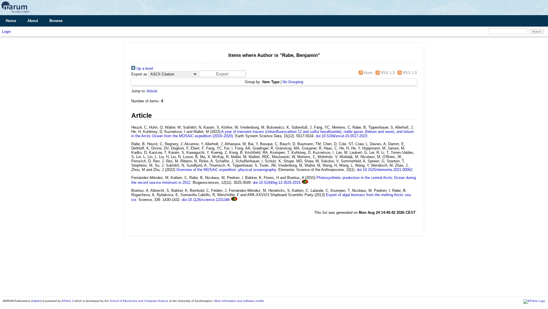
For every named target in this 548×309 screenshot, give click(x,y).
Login (6, 31)
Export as (139, 74)
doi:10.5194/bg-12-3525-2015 (277, 182)
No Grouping (293, 82)
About (32, 21)
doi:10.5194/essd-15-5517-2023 (341, 136)
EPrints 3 (68, 300)
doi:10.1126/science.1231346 (206, 200)
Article (152, 91)
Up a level (144, 68)
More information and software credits (239, 300)
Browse (56, 21)
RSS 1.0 (387, 73)
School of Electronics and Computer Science (139, 300)
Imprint (36, 300)
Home (11, 21)
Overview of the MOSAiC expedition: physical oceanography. (226, 170)
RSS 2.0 (409, 73)
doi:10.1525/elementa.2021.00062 (384, 170)
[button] (222, 74)
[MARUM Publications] (15, 13)
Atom (367, 73)
